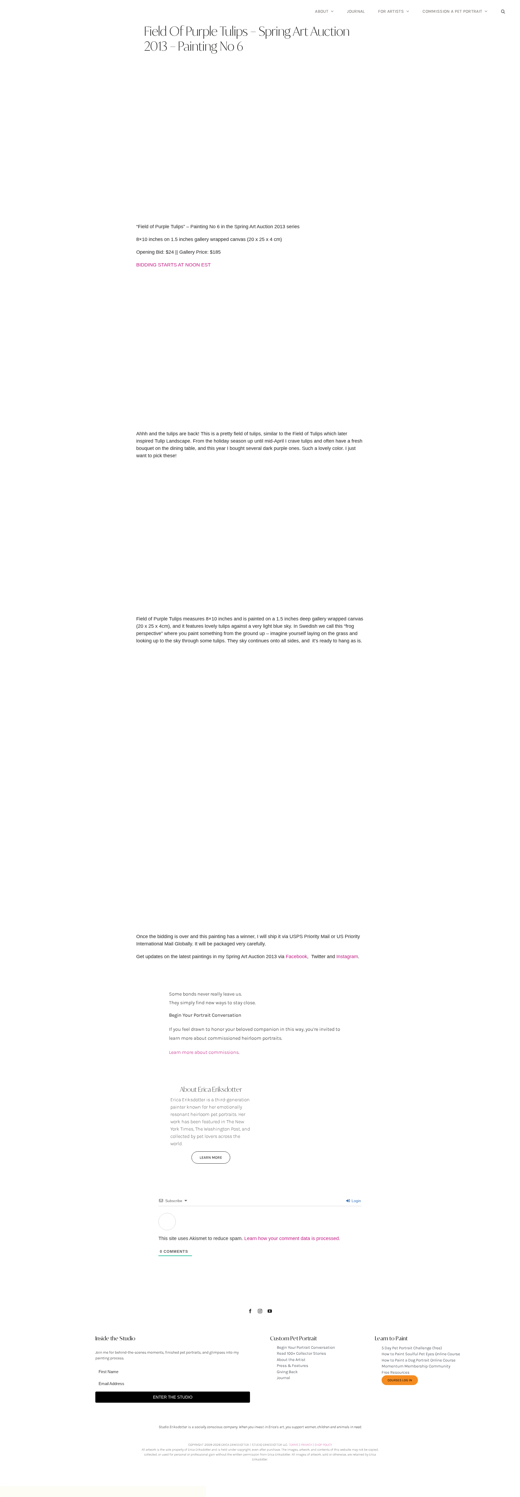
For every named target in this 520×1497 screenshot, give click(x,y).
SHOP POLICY (323, 1445)
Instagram (347, 956)
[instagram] (260, 1311)
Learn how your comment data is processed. (292, 1238)
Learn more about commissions (204, 1052)
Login (355, 1201)
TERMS (293, 1445)
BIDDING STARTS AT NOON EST (173, 265)
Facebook (296, 956)
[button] (503, 11)
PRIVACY (306, 1445)
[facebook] (250, 1311)
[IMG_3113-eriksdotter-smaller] (309, 1073)
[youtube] (270, 1311)
